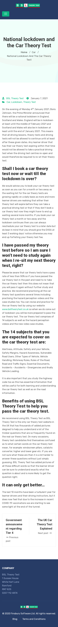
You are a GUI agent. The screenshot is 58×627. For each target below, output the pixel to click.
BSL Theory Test (15, 98)
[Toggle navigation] (5, 14)
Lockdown (16, 102)
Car (8, 102)
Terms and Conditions (33, 619)
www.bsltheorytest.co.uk (15, 309)
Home (24, 52)
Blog (15, 619)
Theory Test (29, 102)
